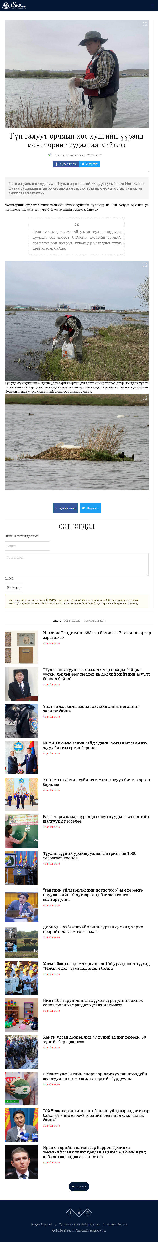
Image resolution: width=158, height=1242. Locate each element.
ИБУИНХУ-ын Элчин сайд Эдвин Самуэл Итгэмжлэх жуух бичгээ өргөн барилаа (95, 745)
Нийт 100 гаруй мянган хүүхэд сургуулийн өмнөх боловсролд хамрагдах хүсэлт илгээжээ (93, 1002)
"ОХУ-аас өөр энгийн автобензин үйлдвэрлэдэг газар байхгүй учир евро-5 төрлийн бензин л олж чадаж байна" (96, 1115)
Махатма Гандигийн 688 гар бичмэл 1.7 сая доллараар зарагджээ (97, 635)
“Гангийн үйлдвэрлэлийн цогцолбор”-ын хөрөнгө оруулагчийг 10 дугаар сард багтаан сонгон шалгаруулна (93, 895)
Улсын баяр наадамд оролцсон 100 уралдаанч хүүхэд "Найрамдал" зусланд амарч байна (96, 966)
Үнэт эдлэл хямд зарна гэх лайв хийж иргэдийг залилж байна (91, 708)
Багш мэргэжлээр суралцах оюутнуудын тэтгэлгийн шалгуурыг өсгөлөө (96, 819)
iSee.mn (59, 155)
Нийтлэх (13, 588)
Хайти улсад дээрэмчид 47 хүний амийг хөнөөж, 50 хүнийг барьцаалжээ (94, 1039)
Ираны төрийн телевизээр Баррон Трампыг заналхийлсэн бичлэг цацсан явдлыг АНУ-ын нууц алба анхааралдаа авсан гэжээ (94, 1152)
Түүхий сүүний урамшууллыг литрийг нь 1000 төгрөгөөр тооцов (89, 855)
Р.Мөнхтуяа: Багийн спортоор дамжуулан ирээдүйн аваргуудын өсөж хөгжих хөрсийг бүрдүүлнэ (95, 1076)
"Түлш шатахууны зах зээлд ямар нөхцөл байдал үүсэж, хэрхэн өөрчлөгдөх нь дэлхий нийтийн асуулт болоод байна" (96, 674)
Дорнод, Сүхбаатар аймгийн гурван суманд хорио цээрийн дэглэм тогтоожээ (93, 929)
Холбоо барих (116, 1224)
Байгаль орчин (75, 155)
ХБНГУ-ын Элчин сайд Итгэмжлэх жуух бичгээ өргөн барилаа (96, 782)
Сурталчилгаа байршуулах (79, 1224)
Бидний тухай (41, 1224)
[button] (152, 5)
